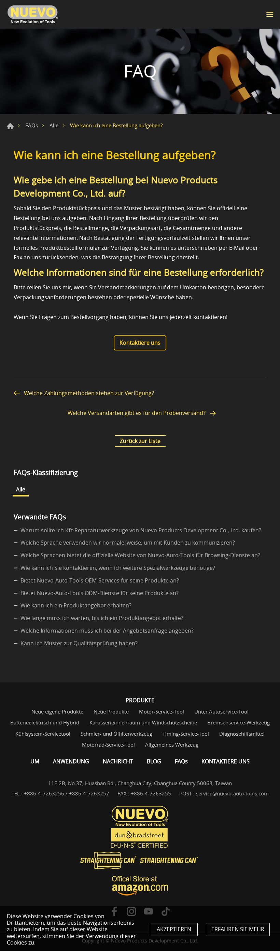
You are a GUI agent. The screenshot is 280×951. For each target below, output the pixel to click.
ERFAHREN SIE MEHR (237, 929)
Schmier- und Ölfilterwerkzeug (116, 733)
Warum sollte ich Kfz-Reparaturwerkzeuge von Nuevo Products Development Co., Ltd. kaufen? (140, 530)
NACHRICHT (118, 761)
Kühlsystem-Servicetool (42, 733)
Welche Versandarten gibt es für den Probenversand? (137, 413)
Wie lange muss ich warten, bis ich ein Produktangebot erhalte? (101, 618)
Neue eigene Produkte (57, 711)
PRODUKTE (140, 700)
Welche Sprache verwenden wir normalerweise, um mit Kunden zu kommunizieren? (127, 542)
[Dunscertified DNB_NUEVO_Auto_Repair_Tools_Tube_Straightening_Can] (140, 838)
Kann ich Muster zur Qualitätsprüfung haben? (79, 643)
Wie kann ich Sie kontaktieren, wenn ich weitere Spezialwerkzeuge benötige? (117, 568)
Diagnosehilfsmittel (242, 733)
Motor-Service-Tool (161, 711)
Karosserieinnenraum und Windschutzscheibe (143, 722)
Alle (54, 125)
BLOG (154, 761)
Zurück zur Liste (140, 441)
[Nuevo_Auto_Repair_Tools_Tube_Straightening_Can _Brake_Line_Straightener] (140, 861)
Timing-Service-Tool (186, 733)
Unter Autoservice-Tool (221, 711)
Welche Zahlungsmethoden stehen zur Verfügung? (89, 393)
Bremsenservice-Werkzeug (238, 722)
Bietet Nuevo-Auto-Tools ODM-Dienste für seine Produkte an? (99, 593)
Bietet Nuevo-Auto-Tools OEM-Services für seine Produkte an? (99, 580)
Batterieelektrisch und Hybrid (44, 722)
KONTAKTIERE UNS (225, 761)
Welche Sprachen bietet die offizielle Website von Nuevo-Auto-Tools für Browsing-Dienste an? (140, 555)
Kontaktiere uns (140, 342)
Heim (10, 126)
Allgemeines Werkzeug (171, 744)
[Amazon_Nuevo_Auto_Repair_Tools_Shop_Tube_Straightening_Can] (140, 886)
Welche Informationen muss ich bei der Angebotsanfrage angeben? (107, 630)
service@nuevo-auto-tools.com (232, 793)
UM (34, 761)
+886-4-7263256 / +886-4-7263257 (66, 793)
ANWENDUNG (71, 761)
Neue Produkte (111, 711)
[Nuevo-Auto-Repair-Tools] (32, 14)
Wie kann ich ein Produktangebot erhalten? (75, 605)
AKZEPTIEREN (174, 929)
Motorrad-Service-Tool (108, 744)
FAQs (31, 125)
